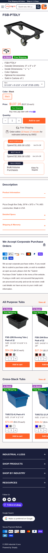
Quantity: (7, 115)
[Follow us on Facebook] (4, 499)
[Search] (38, 6)
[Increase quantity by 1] (19, 120)
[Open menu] (2, 7)
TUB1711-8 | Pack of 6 (15, 414)
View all (42, 302)
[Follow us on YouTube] (9, 499)
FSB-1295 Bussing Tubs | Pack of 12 (16, 338)
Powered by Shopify (10, 548)
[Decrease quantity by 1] (5, 120)
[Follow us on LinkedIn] (14, 499)
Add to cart (34, 121)
